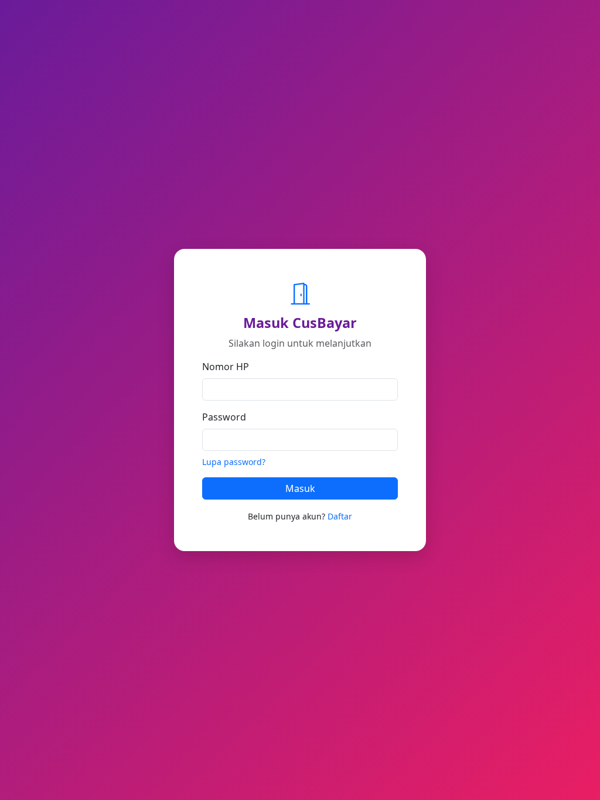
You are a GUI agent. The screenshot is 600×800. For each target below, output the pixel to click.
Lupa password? (233, 461)
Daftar (340, 516)
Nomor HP (225, 366)
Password (224, 417)
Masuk (300, 488)
